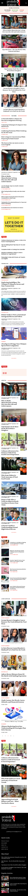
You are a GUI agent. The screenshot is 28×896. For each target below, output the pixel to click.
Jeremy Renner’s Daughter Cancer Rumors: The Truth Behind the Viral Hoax (14, 90)
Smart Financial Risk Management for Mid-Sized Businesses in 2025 (18, 578)
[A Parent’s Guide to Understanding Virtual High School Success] (14, 516)
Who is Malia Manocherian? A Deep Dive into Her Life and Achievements (9, 178)
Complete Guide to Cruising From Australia (13, 249)
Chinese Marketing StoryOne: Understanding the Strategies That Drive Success (13, 728)
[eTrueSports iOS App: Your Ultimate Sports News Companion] (14, 333)
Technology (4, 280)
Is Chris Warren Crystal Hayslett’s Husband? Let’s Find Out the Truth (13, 649)
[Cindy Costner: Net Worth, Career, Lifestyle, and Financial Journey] (14, 688)
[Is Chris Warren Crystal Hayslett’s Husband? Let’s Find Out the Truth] (14, 101)
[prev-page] (3, 373)
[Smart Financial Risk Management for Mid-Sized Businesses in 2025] (5, 579)
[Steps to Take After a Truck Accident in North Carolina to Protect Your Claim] (14, 490)
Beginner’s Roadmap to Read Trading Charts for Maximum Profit (17, 552)
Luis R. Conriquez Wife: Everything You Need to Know (18, 884)
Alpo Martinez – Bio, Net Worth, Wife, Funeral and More (14, 50)
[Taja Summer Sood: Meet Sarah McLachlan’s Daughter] (14, 60)
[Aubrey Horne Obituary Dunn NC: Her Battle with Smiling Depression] (14, 662)
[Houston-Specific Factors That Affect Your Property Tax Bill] (5, 561)
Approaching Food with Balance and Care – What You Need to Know (10, 801)
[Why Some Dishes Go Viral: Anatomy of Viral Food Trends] (14, 466)
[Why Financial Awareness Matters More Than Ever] (5, 570)
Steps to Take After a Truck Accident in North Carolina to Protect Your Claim (9, 502)
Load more (13, 358)
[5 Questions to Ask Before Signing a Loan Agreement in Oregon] (5, 543)
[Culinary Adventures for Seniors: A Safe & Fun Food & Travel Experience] (14, 442)
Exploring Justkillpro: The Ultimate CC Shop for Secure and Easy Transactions (12, 284)
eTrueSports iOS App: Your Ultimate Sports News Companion (13, 345)
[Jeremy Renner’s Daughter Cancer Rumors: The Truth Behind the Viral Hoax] (14, 80)
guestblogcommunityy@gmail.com (10, 172)
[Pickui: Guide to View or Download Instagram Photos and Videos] (14, 304)
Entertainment (5, 617)
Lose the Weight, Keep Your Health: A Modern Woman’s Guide (12, 186)
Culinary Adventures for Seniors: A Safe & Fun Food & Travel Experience (13, 241)
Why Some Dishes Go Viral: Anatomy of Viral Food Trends (9, 477)
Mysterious (4, 671)
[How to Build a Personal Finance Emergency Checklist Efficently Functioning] (5, 588)
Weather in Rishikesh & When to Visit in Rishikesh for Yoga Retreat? (11, 253)
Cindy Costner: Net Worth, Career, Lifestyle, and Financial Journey (13, 701)
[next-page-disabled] (6, 373)
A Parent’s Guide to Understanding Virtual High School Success (9, 527)
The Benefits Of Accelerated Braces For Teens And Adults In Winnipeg (13, 203)
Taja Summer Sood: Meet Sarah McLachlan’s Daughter (14, 69)
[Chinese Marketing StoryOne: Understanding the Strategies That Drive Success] (14, 714)
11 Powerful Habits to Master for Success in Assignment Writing (11, 119)
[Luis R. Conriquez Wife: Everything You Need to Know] (5, 884)
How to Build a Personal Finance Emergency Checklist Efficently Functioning (17, 587)
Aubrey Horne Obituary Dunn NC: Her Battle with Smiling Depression (13, 675)
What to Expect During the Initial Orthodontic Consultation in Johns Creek (12, 197)
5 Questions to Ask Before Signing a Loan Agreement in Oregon (18, 543)
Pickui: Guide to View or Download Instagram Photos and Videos (13, 315)
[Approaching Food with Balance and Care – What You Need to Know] (14, 792)
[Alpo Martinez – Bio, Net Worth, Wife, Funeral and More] (14, 41)
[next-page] (14, 736)
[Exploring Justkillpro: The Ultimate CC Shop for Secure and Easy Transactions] (14, 272)
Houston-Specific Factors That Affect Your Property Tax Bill (17, 561)
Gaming (3, 341)
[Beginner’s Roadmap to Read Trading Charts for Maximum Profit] (5, 552)
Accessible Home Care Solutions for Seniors (12, 207)
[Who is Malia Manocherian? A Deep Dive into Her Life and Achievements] (14, 22)
